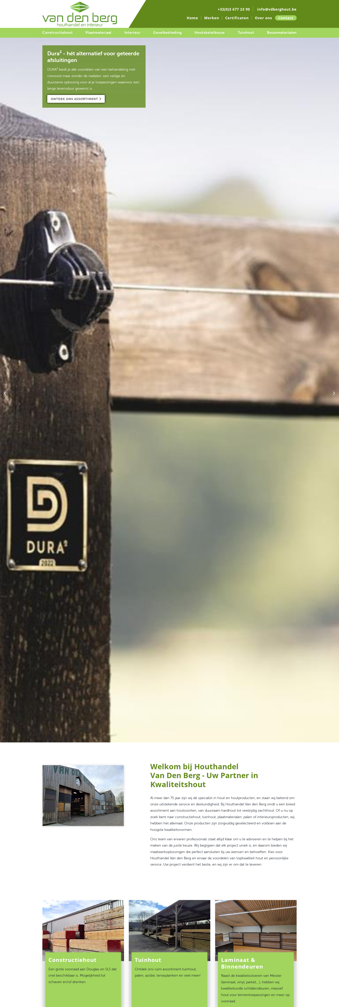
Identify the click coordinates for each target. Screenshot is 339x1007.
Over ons (263, 18)
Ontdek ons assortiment (75, 99)
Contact (285, 18)
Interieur (132, 32)
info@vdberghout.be (277, 9)
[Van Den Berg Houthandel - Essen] (83, 815)
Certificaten (237, 18)
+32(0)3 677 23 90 (234, 9)
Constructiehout (57, 32)
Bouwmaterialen (282, 32)
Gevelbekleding (167, 32)
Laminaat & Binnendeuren (242, 963)
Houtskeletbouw (210, 32)
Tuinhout (246, 32)
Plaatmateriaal (98, 32)
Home (192, 18)
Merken (211, 18)
